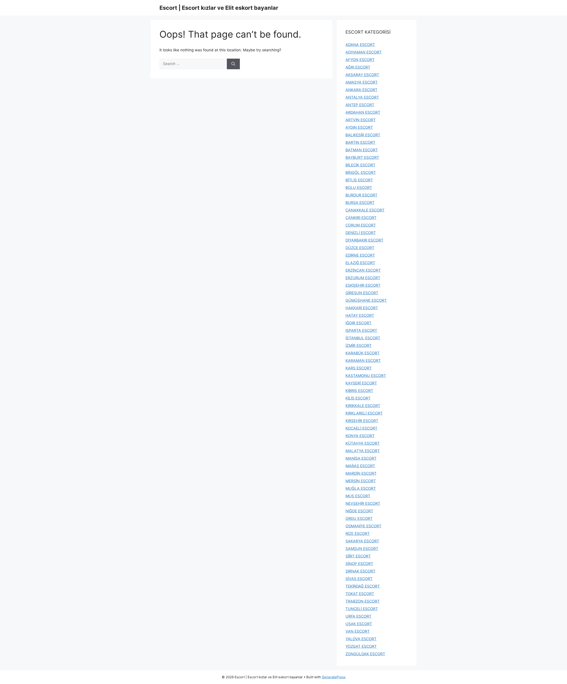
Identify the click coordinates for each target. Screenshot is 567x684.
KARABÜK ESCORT (363, 353)
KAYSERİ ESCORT (361, 383)
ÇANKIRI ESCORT (361, 217)
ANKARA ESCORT (361, 90)
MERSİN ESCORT (361, 481)
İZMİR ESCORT (359, 345)
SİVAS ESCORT (359, 578)
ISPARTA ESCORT (361, 330)
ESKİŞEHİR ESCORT (363, 285)
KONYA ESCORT (360, 436)
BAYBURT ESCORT (362, 157)
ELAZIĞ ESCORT (360, 263)
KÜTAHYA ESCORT (363, 443)
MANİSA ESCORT (361, 458)
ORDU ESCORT (359, 518)
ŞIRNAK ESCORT (360, 571)
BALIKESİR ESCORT (363, 135)
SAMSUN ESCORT (362, 548)
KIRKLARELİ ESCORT (364, 413)
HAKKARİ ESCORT (362, 308)
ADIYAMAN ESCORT (364, 52)
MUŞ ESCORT (358, 496)
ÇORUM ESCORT (361, 225)
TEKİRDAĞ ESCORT (363, 586)
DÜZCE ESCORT (360, 248)
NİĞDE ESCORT (359, 511)
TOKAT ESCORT (360, 594)
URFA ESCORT (358, 616)
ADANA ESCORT (360, 44)
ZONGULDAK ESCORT (365, 654)
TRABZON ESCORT (363, 601)
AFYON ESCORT (360, 60)
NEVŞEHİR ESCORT (363, 503)
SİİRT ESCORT (358, 556)
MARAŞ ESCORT (360, 466)
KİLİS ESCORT (358, 398)
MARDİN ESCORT (361, 473)
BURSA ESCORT (360, 202)
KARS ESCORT (359, 368)
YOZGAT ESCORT (361, 646)
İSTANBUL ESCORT (363, 338)
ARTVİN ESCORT (361, 120)
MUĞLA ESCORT (361, 488)
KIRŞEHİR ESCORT (362, 421)
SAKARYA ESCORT (362, 541)
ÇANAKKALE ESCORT (365, 210)
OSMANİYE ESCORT (363, 526)
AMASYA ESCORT (362, 82)
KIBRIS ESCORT (359, 390)
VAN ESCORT (358, 631)
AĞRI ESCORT (358, 67)
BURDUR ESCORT (361, 195)
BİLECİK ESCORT (360, 165)
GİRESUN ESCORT (362, 293)
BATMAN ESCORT (362, 150)
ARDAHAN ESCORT (363, 112)
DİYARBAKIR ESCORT (364, 240)
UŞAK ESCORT (359, 624)
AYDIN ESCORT (359, 127)
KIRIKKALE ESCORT (363, 405)
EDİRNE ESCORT (360, 255)
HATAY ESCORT (360, 315)
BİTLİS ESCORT (359, 180)
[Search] (233, 64)
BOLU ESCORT (359, 187)
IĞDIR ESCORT (358, 323)
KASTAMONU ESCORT (366, 375)
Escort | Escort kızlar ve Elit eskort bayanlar (218, 7)
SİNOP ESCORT (359, 563)
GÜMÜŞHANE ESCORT (366, 300)
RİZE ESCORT (358, 533)
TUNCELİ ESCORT (362, 609)
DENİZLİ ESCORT (361, 233)
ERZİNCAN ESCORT (363, 270)
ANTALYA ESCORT (362, 97)
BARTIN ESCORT (360, 142)
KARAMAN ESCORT (363, 360)
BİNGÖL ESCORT (361, 172)
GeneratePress (334, 677)
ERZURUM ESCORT (363, 278)
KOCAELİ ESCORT (361, 428)
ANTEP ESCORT (360, 105)
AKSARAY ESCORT (362, 75)
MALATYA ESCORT (363, 451)
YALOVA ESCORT (361, 639)
